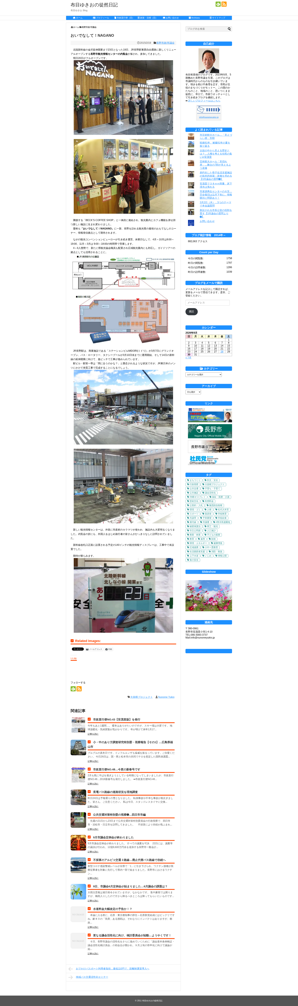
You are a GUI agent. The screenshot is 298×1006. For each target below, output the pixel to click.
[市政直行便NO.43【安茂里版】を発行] (78, 725)
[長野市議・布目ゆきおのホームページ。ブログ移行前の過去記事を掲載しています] (210, 421)
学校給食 (222, 518)
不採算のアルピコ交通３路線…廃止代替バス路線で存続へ (129, 860)
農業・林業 (195, 534)
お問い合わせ (207, 221)
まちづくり (195, 480)
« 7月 (188, 357)
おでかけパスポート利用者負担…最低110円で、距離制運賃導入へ (112, 968)
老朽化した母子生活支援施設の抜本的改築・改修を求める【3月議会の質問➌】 (216, 175)
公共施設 (194, 492)
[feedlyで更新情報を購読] (218, 4)
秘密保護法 (195, 526)
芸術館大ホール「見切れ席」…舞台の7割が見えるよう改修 (215, 164)
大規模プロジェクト (141, 697)
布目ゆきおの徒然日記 (94, 4)
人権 (209, 509)
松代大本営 (223, 509)
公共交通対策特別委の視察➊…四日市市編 (119, 814)
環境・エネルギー (198, 543)
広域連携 (194, 547)
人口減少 (211, 530)
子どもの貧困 (213, 534)
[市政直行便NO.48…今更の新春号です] (78, 774)
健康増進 (218, 543)
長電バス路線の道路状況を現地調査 (115, 792)
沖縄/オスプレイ (197, 497)
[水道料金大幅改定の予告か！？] (78, 914)
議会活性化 (210, 492)
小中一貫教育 (211, 547)
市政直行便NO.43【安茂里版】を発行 (116, 719)
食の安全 (194, 560)
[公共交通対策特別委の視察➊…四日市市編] (78, 820)
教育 (192, 539)
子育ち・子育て (212, 488)
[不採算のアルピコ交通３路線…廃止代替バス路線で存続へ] (78, 865)
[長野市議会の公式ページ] (210, 452)
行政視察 (194, 484)
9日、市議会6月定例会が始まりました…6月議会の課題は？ (130, 886)
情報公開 (222, 555)
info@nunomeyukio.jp (209, 117)
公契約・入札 (196, 505)
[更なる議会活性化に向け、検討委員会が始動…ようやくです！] (78, 940)
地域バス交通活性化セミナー (92, 977)
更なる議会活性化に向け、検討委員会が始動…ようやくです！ (132, 935)
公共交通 (194, 488)
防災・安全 (212, 480)
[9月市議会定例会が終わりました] (78, 842)
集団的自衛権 (215, 505)
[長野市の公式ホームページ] (210, 437)
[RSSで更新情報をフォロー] (224, 4)
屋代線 (193, 522)
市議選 (206, 522)
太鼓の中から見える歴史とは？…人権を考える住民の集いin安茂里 (216, 153)
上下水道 (194, 555)
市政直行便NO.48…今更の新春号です (116, 769)
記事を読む (93, 734)
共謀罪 (193, 518)
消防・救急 (216, 551)
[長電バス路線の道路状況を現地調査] (78, 797)
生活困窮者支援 (197, 551)
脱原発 (208, 513)
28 (222, 351)
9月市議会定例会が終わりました (113, 837)
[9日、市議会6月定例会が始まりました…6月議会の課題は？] (78, 891)
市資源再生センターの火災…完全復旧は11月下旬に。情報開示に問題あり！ (216, 194)
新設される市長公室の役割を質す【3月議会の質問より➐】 (216, 213)
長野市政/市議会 (165, 43)
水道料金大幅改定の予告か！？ (112, 909)
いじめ (208, 555)
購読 (191, 311)
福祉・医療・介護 (220, 497)
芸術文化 (194, 501)
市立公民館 (195, 530)
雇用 (203, 539)
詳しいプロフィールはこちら (204, 100)
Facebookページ (208, 651)
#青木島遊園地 (223, 522)
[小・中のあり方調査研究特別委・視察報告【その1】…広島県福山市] (78, 747)
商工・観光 (212, 526)
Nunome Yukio (166, 697)
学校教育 (222, 513)
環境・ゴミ (195, 509)
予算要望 (207, 518)
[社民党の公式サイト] (210, 464)
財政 (213, 539)
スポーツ (194, 513)
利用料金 (209, 501)
